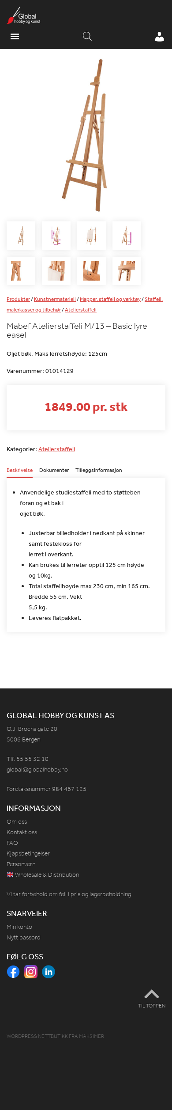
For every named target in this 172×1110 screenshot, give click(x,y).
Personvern (21, 864)
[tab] (20, 473)
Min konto (19, 927)
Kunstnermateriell (55, 299)
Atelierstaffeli (81, 309)
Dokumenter (54, 471)
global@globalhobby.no (37, 769)
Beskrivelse (20, 471)
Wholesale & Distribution (46, 874)
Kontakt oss (22, 832)
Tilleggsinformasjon (98, 471)
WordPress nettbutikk (37, 1036)
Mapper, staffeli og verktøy (110, 299)
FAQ (12, 843)
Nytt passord (24, 937)
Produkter (18, 299)
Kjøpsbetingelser (28, 853)
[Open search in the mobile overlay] (87, 37)
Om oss (17, 821)
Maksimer (91, 1036)
